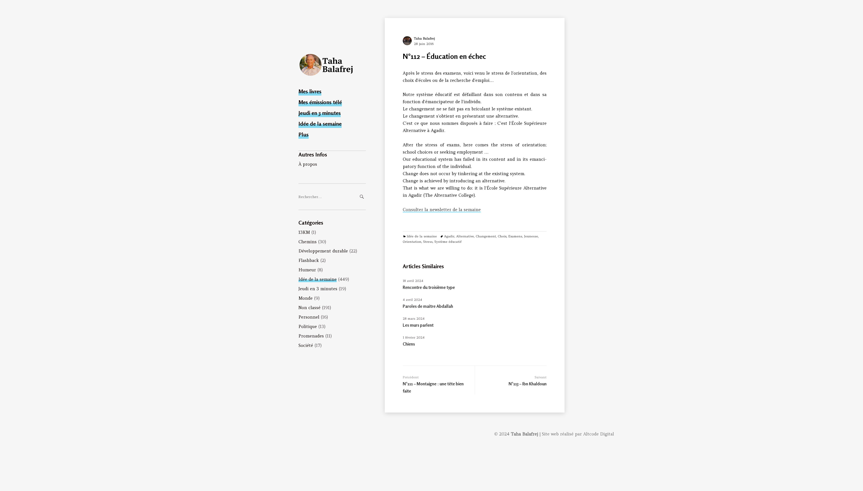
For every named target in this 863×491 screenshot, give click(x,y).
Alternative (465, 236)
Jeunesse (531, 236)
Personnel (308, 317)
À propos (307, 164)
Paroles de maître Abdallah (428, 306)
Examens (515, 236)
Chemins (307, 241)
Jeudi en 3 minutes (319, 113)
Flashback (308, 260)
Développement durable (323, 251)
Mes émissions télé (320, 102)
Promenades (311, 336)
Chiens (409, 343)
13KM (304, 232)
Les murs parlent (418, 325)
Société (305, 345)
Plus (303, 134)
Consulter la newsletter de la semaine (442, 209)
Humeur (307, 269)
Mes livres (309, 91)
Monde (305, 298)
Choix (502, 236)
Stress (428, 242)
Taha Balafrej (424, 38)
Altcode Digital (598, 434)
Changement (486, 236)
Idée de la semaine (320, 124)
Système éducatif (447, 242)
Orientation (412, 242)
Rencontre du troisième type (429, 287)
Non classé (309, 307)
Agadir (449, 236)
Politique (307, 326)
